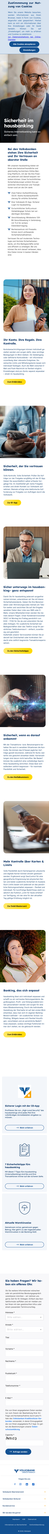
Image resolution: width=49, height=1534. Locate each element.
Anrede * (9, 1325)
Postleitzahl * (11, 1373)
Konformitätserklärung (37, 1525)
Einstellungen (29, 50)
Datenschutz (32, 1519)
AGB (23, 1519)
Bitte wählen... (15, 1329)
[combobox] (24, 1317)
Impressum (16, 1519)
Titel (7, 1337)
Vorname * (9, 1349)
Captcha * (9, 1435)
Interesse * (10, 1312)
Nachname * (10, 1361)
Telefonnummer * (12, 1386)
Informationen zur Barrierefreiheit (16, 1525)
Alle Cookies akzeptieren (24, 44)
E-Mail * (8, 1398)
